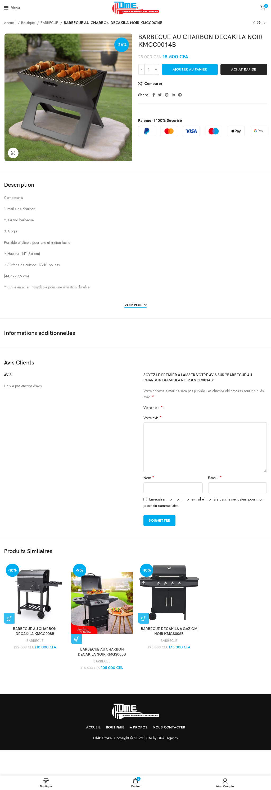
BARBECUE (49, 22)
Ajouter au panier (190, 69)
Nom (149, 478)
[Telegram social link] (180, 94)
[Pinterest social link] (166, 94)
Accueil (10, 22)
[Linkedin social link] (173, 94)
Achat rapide (243, 69)
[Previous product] (253, 23)
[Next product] (264, 23)
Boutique (28, 22)
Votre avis (152, 418)
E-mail (215, 478)
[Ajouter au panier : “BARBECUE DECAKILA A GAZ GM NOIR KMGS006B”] (143, 618)
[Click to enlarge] (13, 153)
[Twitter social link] (159, 94)
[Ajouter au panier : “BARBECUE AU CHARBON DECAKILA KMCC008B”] (9, 618)
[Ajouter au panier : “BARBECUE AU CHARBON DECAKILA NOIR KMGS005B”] (76, 639)
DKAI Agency (167, 738)
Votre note (153, 407)
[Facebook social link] (153, 94)
